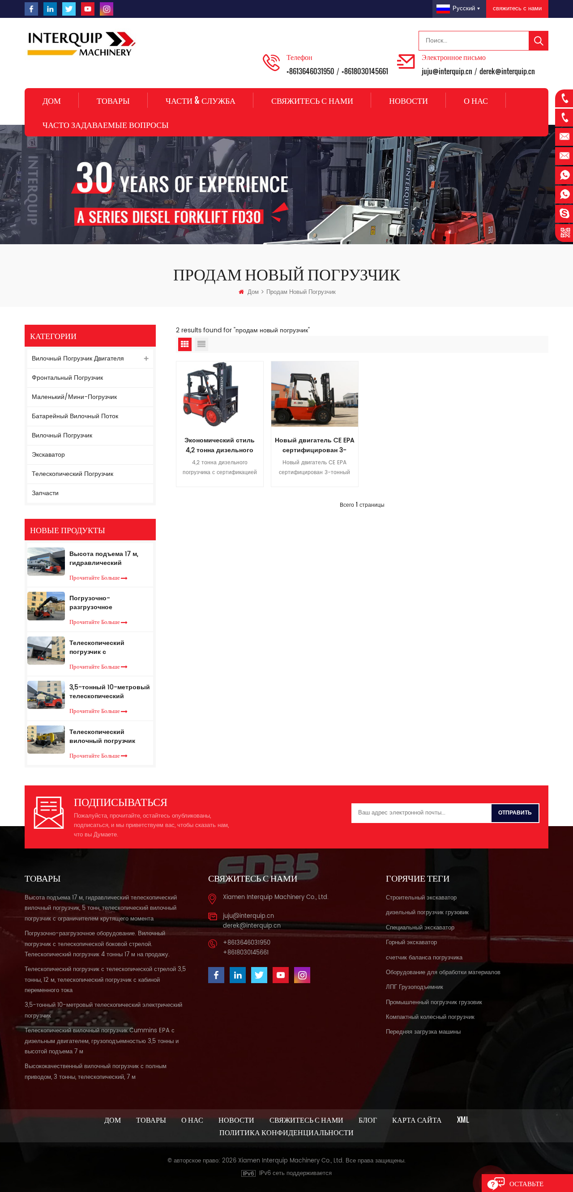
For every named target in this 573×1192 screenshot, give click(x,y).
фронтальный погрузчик (67, 378)
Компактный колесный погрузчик (430, 1017)
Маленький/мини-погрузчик (74, 397)
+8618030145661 (365, 71)
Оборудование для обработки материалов (443, 972)
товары (151, 1119)
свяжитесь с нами (517, 8)
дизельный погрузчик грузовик (427, 912)
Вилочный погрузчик (62, 435)
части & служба (200, 100)
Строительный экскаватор (421, 898)
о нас (476, 100)
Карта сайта (417, 1119)
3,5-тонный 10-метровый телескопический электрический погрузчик (109, 692)
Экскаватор (48, 455)
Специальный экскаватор (420, 928)
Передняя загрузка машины (423, 1032)
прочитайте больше (94, 577)
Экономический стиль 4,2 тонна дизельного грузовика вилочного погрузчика (219, 445)
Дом (52, 100)
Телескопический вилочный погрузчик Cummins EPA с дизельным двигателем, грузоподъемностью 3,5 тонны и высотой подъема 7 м (107, 737)
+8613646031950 (310, 71)
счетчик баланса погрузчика (424, 958)
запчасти (45, 493)
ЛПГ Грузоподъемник (414, 987)
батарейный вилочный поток (75, 416)
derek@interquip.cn (507, 71)
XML (463, 1119)
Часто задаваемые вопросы (106, 124)
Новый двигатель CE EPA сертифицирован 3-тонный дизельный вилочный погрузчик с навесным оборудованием (315, 445)
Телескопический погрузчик (72, 474)
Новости (408, 100)
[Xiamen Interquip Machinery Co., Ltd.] (83, 44)
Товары (113, 100)
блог (368, 1119)
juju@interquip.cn (447, 71)
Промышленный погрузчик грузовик (434, 1002)
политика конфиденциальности (286, 1132)
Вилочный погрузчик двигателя (78, 358)
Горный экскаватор (411, 942)
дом (112, 1119)
